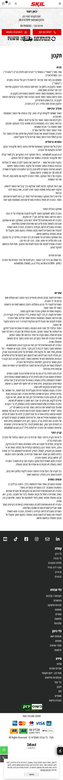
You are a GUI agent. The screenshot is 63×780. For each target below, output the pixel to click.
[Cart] (3, 4)
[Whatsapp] (4, 751)
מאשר (31, 774)
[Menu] (60, 4)
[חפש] (9, 4)
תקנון (56, 55)
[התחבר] (15, 4)
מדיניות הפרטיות (45, 770)
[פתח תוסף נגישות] (60, 751)
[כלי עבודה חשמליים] (38, 4)
